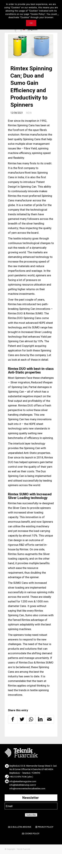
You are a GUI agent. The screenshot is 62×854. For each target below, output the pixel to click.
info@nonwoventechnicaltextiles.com (27, 788)
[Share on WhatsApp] (31, 719)
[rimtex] (30, 46)
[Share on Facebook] (12, 719)
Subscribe (31, 815)
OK (31, 23)
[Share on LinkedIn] (40, 719)
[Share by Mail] (49, 719)
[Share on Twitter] (21, 719)
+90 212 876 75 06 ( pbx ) (21, 776)
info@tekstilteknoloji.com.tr (22, 785)
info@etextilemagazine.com (22, 781)
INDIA (29, 112)
